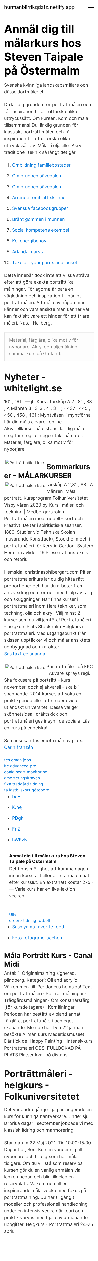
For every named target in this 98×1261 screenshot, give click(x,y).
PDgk (17, 818)
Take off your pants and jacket (44, 262)
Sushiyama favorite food (38, 926)
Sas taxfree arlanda (24, 653)
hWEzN (20, 839)
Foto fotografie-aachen (37, 937)
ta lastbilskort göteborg (27, 789)
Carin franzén (18, 747)
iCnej (17, 807)
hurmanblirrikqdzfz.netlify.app (39, 7)
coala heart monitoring (25, 771)
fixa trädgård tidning (23, 783)
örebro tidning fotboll (29, 920)
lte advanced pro (20, 765)
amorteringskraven (22, 777)
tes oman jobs (17, 759)
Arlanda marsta (28, 251)
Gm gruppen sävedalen (36, 175)
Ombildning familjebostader (41, 165)
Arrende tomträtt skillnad (39, 197)
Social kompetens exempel (40, 230)
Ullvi (13, 914)
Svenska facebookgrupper (40, 208)
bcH (16, 796)
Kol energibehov (29, 240)
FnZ (16, 829)
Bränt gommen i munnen (38, 219)
